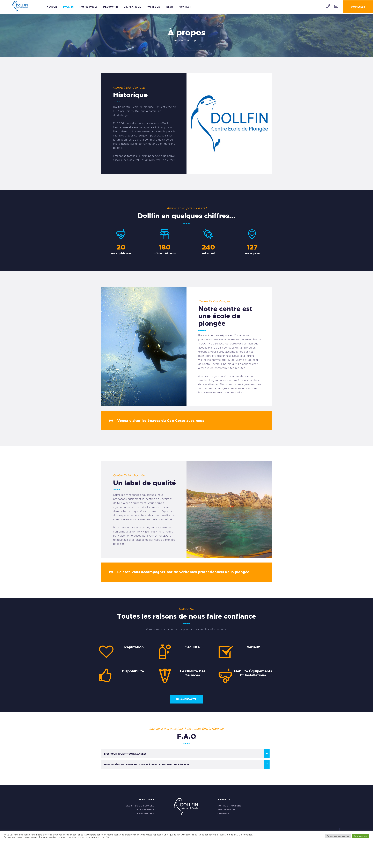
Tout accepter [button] (361, 836)
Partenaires (145, 813)
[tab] (185, 753)
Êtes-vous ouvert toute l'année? (125, 754)
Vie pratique (145, 809)
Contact (223, 813)
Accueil (179, 40)
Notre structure (230, 805)
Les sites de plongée (140, 805)
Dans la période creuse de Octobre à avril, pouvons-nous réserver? (147, 764)
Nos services (227, 809)
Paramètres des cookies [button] (338, 836)
